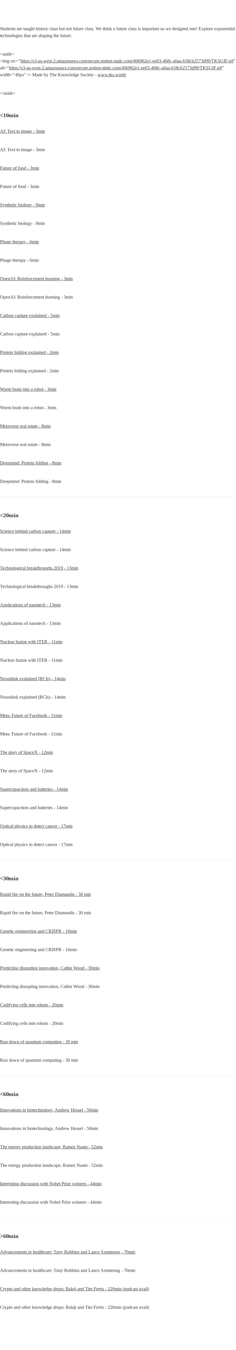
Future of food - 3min (19, 168)
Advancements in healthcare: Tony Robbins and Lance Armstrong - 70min (67, 1251)
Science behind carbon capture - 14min (35, 531)
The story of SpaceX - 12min (26, 752)
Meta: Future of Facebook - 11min (31, 715)
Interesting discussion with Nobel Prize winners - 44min (51, 1183)
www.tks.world (112, 74)
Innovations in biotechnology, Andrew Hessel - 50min (49, 1110)
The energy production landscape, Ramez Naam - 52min (51, 1146)
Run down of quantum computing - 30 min (39, 1041)
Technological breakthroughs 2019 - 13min (39, 568)
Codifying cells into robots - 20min (31, 1004)
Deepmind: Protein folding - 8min (30, 462)
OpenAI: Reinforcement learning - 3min (36, 278)
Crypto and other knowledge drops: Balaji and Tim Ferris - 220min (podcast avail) (74, 1288)
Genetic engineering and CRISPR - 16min (38, 931)
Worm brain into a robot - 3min (28, 389)
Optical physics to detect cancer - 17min (36, 826)
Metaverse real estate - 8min (25, 426)
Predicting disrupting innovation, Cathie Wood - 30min (50, 968)
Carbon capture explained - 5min (30, 315)
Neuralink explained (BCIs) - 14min (33, 678)
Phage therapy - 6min (19, 241)
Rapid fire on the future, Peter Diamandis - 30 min (45, 894)
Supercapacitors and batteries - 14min (34, 789)
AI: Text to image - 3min (22, 131)
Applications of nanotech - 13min (30, 604)
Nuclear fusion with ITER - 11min (31, 641)
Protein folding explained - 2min (29, 352)
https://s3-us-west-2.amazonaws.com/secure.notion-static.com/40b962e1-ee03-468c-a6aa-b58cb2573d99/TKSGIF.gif (126, 60)
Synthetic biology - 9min (22, 204)
